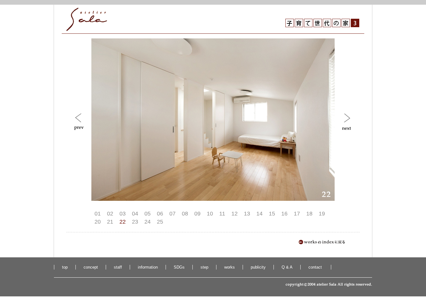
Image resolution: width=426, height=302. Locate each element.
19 (322, 213)
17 (297, 213)
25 (160, 222)
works (229, 267)
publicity (258, 267)
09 (197, 213)
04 (135, 213)
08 (185, 213)
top (65, 267)
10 (210, 213)
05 (147, 213)
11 (222, 213)
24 (147, 222)
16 (284, 213)
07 (172, 213)
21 (110, 222)
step (204, 267)
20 (97, 222)
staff (118, 267)
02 (110, 213)
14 (259, 213)
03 (122, 213)
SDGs (179, 267)
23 (135, 222)
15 (272, 213)
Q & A (287, 267)
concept (91, 267)
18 (309, 213)
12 (234, 213)
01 (97, 213)
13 (247, 213)
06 (160, 213)
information (148, 267)
